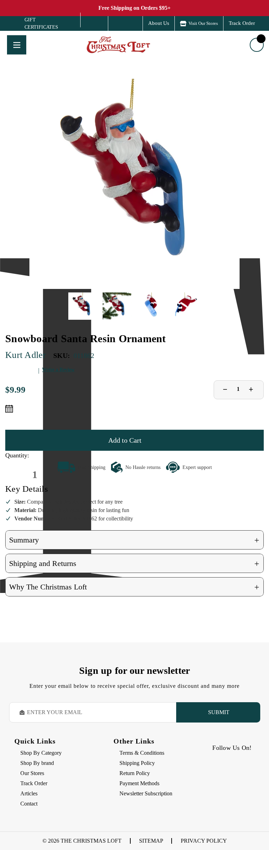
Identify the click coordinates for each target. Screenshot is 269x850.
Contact (28, 804)
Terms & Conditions (141, 753)
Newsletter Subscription (145, 793)
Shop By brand (37, 763)
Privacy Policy (204, 841)
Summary (134, 540)
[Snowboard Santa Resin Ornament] (134, 184)
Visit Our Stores (203, 23)
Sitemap (151, 841)
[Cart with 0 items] (257, 45)
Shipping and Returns (134, 563)
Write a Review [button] (58, 369)
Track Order (242, 23)
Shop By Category (41, 753)
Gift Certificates (36, 23)
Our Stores (32, 773)
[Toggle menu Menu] (16, 44)
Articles (28, 793)
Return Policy (134, 773)
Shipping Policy (137, 763)
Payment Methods (139, 783)
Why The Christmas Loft (134, 587)
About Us (158, 23)
